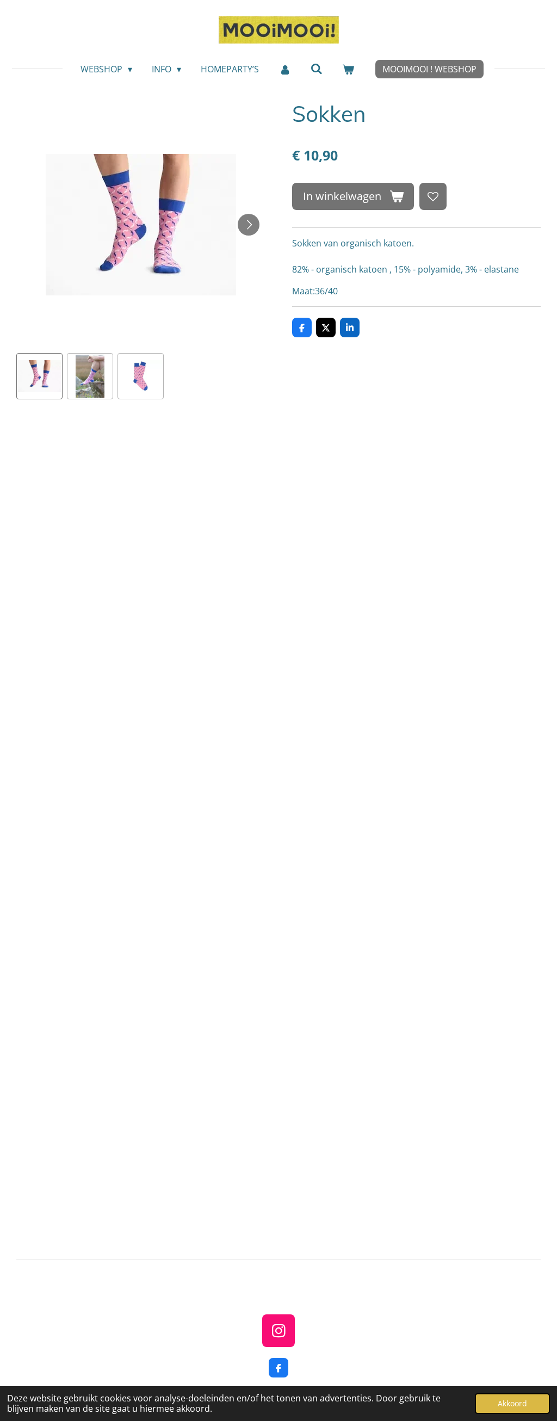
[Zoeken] (317, 68)
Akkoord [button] (512, 1403)
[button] (39, 376)
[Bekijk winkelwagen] (348, 69)
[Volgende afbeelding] (248, 225)
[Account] (284, 69)
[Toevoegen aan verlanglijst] (433, 196)
